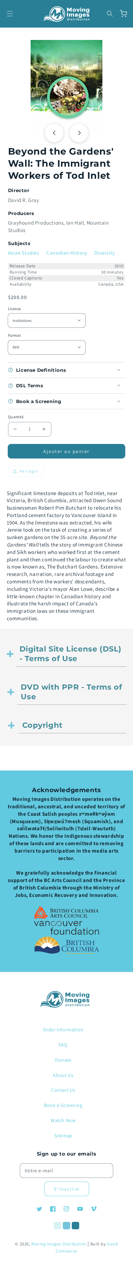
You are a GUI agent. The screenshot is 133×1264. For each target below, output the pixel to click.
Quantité (16, 416)
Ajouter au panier (66, 451)
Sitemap (63, 1135)
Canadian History (66, 252)
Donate (63, 1060)
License (14, 308)
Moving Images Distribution (59, 1244)
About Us (63, 1075)
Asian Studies (23, 252)
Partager (29, 471)
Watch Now (63, 1120)
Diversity (104, 252)
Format (14, 335)
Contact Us (63, 1090)
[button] (10, 13)
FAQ (63, 1045)
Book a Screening (63, 1105)
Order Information (63, 1029)
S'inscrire (66, 1189)
